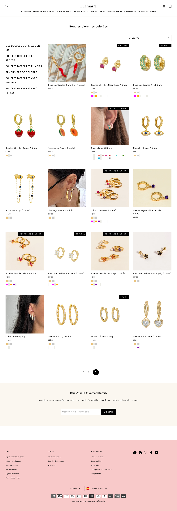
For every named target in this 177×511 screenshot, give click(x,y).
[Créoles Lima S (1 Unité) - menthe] (113, 155)
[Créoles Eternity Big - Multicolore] (11, 347)
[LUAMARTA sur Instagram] (145, 452)
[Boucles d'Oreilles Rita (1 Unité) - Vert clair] (145, 96)
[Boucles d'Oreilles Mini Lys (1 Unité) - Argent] (96, 281)
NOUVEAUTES (26, 12)
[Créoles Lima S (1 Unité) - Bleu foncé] (102, 158)
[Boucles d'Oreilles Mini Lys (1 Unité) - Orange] (92, 284)
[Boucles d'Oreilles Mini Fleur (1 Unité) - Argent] (53, 281)
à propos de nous (97, 457)
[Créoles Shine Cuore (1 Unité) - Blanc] (135, 347)
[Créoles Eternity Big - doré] (7, 344)
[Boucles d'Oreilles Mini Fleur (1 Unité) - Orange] (57, 284)
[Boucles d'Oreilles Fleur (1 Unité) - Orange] (11, 284)
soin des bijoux (11, 469)
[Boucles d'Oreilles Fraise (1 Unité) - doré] (7, 155)
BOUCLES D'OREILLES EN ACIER (24, 66)
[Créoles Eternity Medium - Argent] (53, 344)
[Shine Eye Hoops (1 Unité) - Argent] (138, 155)
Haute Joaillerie (96, 461)
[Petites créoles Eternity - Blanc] (92, 347)
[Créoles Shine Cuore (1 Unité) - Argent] (138, 344)
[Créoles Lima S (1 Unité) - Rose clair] (92, 155)
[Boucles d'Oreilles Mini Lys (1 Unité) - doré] (92, 281)
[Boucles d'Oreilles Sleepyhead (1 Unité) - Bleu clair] (106, 96)
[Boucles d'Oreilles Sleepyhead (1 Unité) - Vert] (113, 96)
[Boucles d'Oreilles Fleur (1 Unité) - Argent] (11, 281)
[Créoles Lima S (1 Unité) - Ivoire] (96, 158)
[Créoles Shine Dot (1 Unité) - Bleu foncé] (113, 221)
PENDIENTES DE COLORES (21, 72)
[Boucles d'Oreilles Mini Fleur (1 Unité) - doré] (50, 281)
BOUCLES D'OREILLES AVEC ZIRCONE (21, 80)
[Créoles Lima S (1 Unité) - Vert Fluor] (120, 155)
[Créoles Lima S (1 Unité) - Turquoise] (99, 158)
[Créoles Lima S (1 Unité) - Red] (109, 155)
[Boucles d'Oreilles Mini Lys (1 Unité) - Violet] (96, 284)
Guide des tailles (12, 465)
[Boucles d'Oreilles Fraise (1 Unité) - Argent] (11, 155)
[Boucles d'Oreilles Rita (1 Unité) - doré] (135, 92)
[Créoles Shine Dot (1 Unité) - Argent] (96, 218)
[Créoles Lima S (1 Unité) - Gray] (109, 158)
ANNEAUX (78, 12)
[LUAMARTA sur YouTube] (156, 452)
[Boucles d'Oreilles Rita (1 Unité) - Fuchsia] (135, 96)
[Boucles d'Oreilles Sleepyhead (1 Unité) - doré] (92, 92)
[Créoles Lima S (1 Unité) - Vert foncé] (127, 155)
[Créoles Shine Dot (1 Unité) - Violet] (99, 221)
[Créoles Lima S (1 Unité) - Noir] (113, 158)
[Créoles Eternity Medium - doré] (50, 344)
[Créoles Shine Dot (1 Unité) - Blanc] (102, 221)
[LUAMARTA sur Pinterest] (140, 452)
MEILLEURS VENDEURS (42, 12)
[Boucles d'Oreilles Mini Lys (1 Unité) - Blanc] (99, 284)
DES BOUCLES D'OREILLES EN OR (23, 47)
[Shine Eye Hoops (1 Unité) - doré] (135, 155)
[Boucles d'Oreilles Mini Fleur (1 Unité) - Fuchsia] (53, 284)
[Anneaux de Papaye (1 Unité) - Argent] (53, 155)
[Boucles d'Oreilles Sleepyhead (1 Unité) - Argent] (96, 92)
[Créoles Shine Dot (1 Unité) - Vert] (109, 221)
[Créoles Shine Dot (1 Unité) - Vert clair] (106, 221)
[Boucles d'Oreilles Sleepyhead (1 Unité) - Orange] (96, 96)
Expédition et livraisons (15, 457)
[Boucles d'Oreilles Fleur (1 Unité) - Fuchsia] (7, 284)
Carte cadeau (96, 465)
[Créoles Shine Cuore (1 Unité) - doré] (135, 344)
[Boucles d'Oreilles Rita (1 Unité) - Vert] (149, 96)
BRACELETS (128, 12)
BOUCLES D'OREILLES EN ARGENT (20, 58)
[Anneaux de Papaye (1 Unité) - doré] (50, 155)
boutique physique (55, 457)
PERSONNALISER (63, 12)
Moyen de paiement (13, 478)
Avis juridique (96, 474)
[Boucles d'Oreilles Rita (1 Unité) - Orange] (138, 96)
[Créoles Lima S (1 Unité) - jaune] (92, 158)
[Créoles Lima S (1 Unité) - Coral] (99, 155)
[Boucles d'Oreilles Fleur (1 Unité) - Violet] (14, 284)
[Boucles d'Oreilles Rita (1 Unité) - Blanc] (142, 96)
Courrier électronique (56, 461)
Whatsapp (52, 465)
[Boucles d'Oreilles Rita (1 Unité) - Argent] (138, 92)
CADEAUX (142, 12)
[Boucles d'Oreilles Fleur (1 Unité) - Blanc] (21, 284)
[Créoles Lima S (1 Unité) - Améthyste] (96, 155)
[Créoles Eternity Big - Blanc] (7, 347)
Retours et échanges (13, 461)
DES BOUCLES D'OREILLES (109, 12)
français (73, 488)
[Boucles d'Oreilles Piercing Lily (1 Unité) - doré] (135, 281)
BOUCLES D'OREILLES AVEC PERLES (21, 90)
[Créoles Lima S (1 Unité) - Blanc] (106, 158)
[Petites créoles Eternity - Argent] (96, 344)
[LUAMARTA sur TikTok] (151, 452)
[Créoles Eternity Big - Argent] (11, 344)
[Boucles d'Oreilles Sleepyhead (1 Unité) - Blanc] (102, 96)
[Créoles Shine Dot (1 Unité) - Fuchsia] (92, 221)
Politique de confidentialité (101, 469)
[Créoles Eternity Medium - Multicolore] (53, 347)
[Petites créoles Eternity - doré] (92, 344)
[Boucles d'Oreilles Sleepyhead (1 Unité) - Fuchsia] (92, 96)
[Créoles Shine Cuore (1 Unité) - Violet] (138, 347)
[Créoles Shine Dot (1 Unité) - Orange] (96, 221)
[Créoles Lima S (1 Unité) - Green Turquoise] (116, 155)
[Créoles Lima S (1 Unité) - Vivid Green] (123, 155)
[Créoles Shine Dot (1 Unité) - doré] (92, 218)
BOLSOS (153, 12)
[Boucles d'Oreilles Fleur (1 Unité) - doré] (7, 281)
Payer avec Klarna (12, 474)
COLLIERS (91, 12)
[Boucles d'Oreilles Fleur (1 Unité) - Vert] (17, 284)
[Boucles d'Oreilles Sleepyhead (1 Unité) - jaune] (99, 96)
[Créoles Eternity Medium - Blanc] (50, 347)
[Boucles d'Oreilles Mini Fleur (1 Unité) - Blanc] (50, 284)
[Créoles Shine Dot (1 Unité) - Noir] (116, 221)
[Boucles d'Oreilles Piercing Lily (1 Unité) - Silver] (138, 281)
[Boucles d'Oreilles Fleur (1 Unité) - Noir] (24, 284)
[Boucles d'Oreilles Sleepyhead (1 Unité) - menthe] (109, 96)
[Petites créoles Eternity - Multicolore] (96, 347)
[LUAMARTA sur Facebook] (134, 452)
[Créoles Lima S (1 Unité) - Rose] (102, 155)
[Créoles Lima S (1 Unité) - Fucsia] (106, 155)
